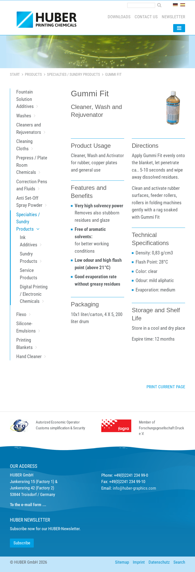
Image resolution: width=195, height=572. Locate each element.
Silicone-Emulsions (26, 327)
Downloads (119, 16)
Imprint (139, 562)
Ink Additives (28, 241)
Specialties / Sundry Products (73, 74)
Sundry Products (28, 257)
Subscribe (21, 542)
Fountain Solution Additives (25, 99)
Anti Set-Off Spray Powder (29, 201)
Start (15, 74)
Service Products (28, 274)
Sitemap (122, 562)
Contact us (146, 16)
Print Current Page (166, 386)
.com (152, 488)
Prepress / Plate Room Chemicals (31, 165)
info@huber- (123, 488)
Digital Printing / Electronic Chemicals (33, 294)
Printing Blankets (24, 343)
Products (33, 74)
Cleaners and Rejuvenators (28, 128)
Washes (23, 116)
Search (179, 562)
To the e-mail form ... (28, 504)
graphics (140, 488)
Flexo (21, 314)
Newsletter (173, 16)
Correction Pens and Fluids (31, 185)
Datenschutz (159, 562)
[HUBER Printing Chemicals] (49, 21)
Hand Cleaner (29, 356)
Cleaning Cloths (24, 145)
